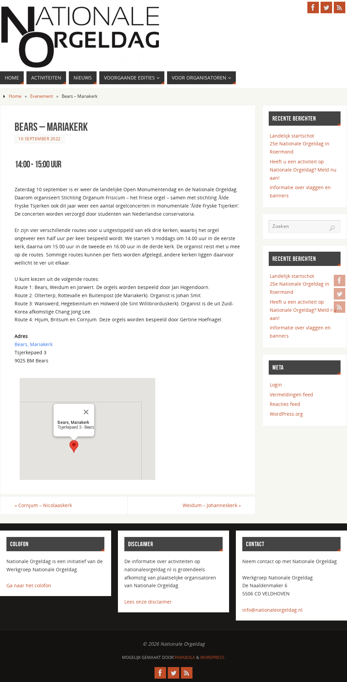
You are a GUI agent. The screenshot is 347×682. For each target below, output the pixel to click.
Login (276, 384)
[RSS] (339, 307)
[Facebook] (339, 280)
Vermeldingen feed (291, 394)
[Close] (86, 412)
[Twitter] (339, 294)
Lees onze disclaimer (148, 601)
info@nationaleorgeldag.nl (272, 610)
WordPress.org (286, 414)
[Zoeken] (332, 228)
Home (15, 96)
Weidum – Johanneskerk (212, 505)
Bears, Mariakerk (34, 344)
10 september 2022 (39, 138)
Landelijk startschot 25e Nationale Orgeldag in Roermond (299, 143)
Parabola (185, 657)
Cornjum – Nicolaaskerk (43, 505)
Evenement (41, 96)
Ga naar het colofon (28, 585)
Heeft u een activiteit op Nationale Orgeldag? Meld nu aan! (303, 169)
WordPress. (212, 657)
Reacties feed (285, 404)
